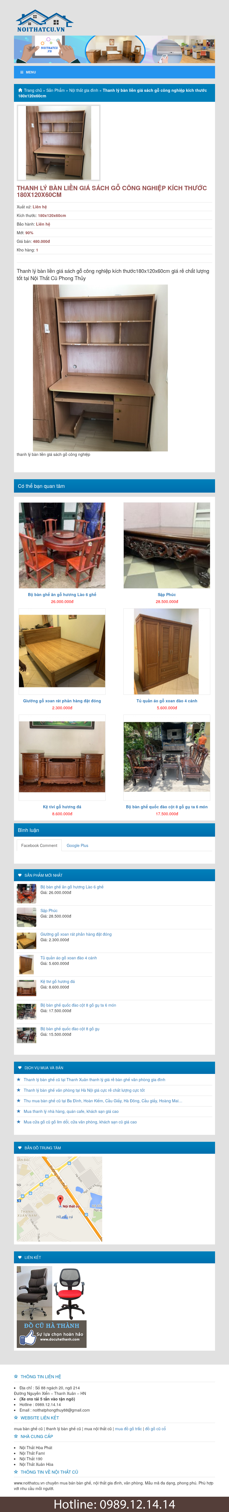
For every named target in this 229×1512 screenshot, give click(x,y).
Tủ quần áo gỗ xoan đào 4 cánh (68, 957)
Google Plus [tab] (77, 845)
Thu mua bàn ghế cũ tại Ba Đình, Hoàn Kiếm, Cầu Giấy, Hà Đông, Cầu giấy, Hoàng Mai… (102, 1100)
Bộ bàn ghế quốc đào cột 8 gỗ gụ (69, 1028)
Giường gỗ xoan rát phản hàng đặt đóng (76, 934)
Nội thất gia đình (83, 90)
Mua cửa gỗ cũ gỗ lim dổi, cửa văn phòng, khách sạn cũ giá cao (80, 1122)
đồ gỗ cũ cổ (155, 1428)
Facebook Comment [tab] (39, 845)
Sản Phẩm (55, 90)
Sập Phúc (49, 910)
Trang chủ (33, 90)
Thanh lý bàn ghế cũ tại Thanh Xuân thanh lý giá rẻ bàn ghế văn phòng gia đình (94, 1079)
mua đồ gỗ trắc (128, 1428)
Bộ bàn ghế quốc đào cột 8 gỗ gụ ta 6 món (78, 1005)
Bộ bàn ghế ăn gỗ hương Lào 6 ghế (72, 887)
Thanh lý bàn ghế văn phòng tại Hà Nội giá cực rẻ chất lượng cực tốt (84, 1090)
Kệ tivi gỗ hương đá (57, 981)
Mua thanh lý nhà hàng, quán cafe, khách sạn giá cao (71, 1111)
